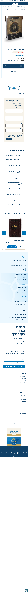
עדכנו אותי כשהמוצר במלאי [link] (11, 66)
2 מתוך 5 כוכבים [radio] (18, 110)
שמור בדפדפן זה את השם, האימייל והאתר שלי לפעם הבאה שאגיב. (14, 136)
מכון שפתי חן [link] (21, 242)
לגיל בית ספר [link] (13, 60)
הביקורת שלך (19, 114)
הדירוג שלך (19, 107)
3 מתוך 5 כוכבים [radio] (16, 110)
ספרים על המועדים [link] (13, 6)
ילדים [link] (19, 60)
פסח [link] (18, 61)
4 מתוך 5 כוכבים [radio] (14, 110)
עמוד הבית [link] (22, 6)
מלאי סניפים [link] (19, 55)
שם (21, 123)
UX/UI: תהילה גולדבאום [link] (14, 450)
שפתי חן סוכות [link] (19, 240)
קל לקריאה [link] (13, 61)
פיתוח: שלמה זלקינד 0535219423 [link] (14, 456)
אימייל (20, 128)
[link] (26, 590)
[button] (26, 0)
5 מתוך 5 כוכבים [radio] (12, 110)
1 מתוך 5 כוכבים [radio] (20, 110)
